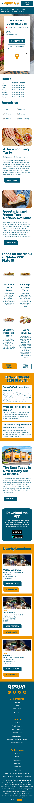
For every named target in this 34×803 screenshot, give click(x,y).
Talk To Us (17, 753)
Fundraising (17, 760)
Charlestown (9, 612)
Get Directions (12, 583)
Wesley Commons (12, 570)
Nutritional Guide (17, 733)
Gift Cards (17, 756)
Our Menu (17, 723)
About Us (17, 702)
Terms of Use (17, 767)
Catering (22, 109)
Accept (19, 799)
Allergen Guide (17, 736)
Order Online (27, 3)
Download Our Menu (17, 743)
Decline (24, 799)
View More (25, 366)
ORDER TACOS (17, 41)
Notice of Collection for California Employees (17, 777)
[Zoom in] (26, 53)
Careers (17, 705)
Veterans (7, 655)
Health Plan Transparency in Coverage (17, 773)
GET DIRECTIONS (17, 47)
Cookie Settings (12, 799)
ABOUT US (10, 499)
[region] (17, 60)
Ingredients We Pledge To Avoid (17, 739)
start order (11, 589)
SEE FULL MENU (9, 366)
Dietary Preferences (17, 729)
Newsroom (17, 712)
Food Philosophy (17, 726)
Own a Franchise (17, 709)
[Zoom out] (26, 56)
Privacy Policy (17, 770)
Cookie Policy (17, 763)
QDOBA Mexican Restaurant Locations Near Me (17, 780)
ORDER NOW (11, 243)
